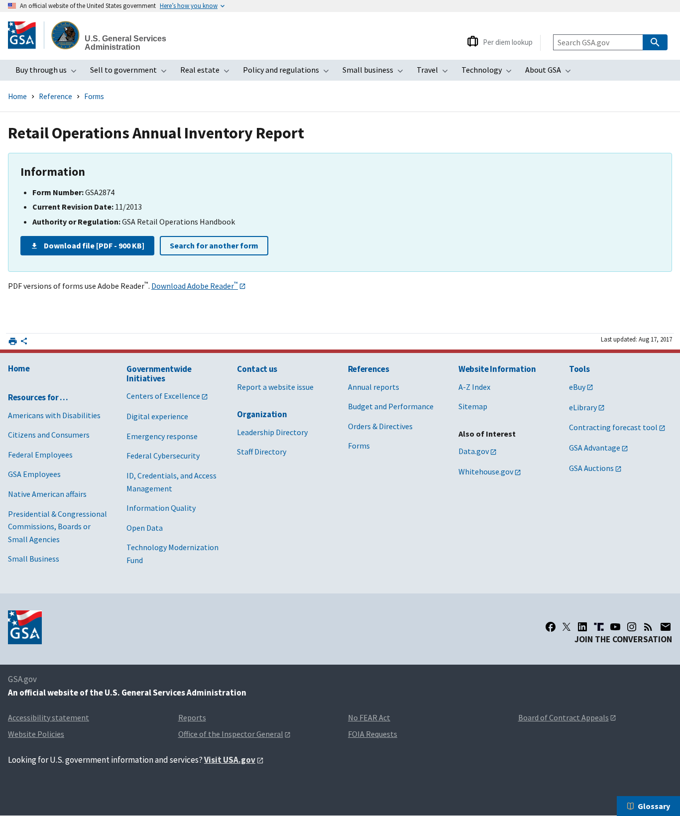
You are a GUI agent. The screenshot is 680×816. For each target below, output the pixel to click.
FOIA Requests (372, 734)
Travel (435, 73)
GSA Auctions (591, 468)
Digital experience (157, 416)
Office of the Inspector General (230, 734)
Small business (375, 73)
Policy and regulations (289, 73)
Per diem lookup (508, 42)
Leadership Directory (272, 432)
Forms (94, 96)
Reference (55, 96)
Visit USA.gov (229, 759)
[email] (666, 627)
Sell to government (131, 73)
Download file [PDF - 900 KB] (94, 245)
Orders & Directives (380, 426)
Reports (192, 717)
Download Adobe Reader (194, 286)
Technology (489, 73)
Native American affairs (47, 494)
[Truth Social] (599, 627)
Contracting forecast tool (613, 427)
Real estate (207, 73)
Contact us (257, 368)
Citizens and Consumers (49, 435)
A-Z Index (474, 387)
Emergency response (162, 436)
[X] (566, 627)
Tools (579, 368)
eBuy (577, 387)
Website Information (497, 368)
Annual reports (373, 387)
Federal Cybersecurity (163, 456)
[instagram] (632, 627)
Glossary (654, 806)
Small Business (33, 559)
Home (17, 96)
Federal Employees (40, 455)
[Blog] (648, 627)
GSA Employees (34, 474)
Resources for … (38, 397)
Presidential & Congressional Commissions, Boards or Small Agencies (57, 526)
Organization (262, 414)
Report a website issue (275, 387)
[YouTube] (615, 627)
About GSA (551, 73)
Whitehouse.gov (485, 471)
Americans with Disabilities (54, 415)
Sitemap (472, 406)
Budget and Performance (391, 406)
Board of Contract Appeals (563, 717)
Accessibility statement (48, 717)
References (368, 368)
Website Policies (36, 734)
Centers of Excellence (163, 396)
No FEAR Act (369, 717)
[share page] (24, 343)
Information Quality (161, 508)
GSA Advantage (594, 448)
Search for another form (214, 245)
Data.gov (473, 451)
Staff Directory (261, 452)
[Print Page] (12, 341)
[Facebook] (551, 627)
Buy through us (49, 73)
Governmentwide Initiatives (158, 373)
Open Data (144, 528)
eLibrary (583, 407)
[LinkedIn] (582, 627)
